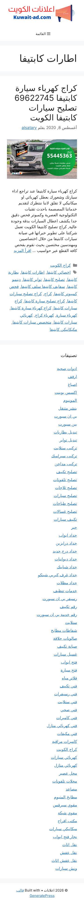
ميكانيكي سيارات (63, 828)
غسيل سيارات (65, 654)
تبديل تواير (68, 440)
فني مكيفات (67, 733)
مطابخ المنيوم (65, 797)
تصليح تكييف (66, 471)
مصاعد (71, 789)
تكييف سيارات (65, 519)
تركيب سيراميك (64, 456)
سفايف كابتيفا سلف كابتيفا (43, 286)
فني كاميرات (66, 717)
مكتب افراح (67, 821)
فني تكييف (68, 686)
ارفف (72, 376)
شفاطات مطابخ (64, 630)
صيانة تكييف (67, 646)
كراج (48, 293)
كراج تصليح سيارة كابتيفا (44, 301)
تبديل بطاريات (65, 432)
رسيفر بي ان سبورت (59, 598)
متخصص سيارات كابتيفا (32, 322)
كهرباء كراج (44, 315)
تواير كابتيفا (32, 279)
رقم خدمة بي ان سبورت (57, 614)
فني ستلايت (67, 702)
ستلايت (71, 622)
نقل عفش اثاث (64, 860)
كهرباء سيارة (66, 315)
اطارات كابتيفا (33, 272)
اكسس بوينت (66, 392)
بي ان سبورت (65, 416)
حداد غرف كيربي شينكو (57, 575)
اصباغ (72, 384)
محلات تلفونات (64, 781)
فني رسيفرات (65, 694)
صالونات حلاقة (65, 638)
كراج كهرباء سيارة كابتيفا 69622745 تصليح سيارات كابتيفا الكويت (45, 102)
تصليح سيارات (65, 495)
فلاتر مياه (69, 678)
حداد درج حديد (65, 551)
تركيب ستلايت (65, 448)
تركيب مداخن (66, 464)
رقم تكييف (68, 606)
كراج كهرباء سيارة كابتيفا (31, 308)
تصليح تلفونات (65, 479)
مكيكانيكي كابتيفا (63, 329)
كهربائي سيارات (64, 757)
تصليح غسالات (65, 511)
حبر (74, 527)
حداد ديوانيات (66, 559)
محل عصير (68, 773)
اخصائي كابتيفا (59, 272)
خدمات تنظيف (65, 590)
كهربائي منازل (65, 765)
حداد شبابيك (67, 567)
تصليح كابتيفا (54, 279)
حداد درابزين (66, 543)
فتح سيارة (69, 670)
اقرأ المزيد (22, 250)
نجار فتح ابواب (65, 836)
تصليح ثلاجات (66, 487)
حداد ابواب (68, 535)
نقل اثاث (69, 844)
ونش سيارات (66, 868)
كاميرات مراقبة (64, 741)
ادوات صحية (67, 368)
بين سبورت (67, 424)
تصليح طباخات (65, 503)
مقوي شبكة (67, 813)
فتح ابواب (69, 662)
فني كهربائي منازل (62, 725)
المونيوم (70, 400)
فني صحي (68, 709)
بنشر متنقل (67, 408)
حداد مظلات (67, 583)
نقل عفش (68, 852)
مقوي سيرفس (65, 805)
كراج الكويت (60, 265)
